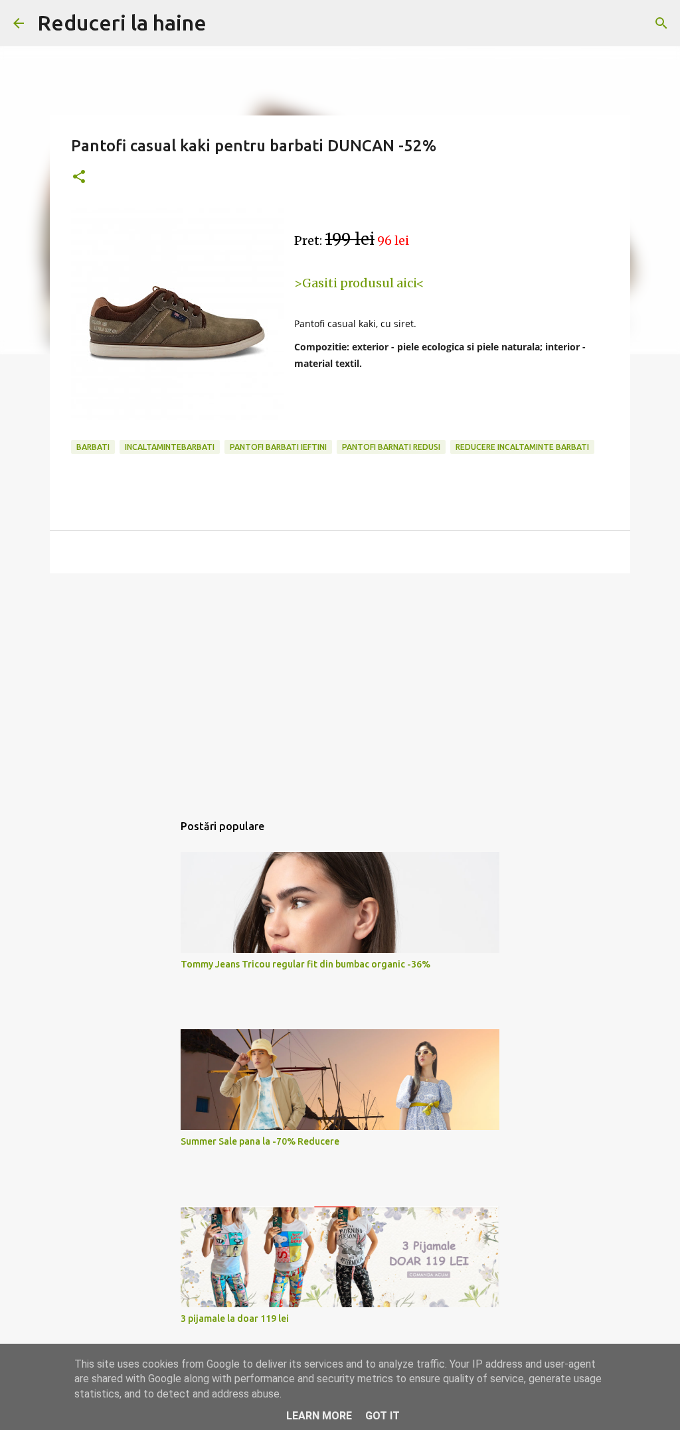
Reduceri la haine (122, 23)
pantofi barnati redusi (391, 447)
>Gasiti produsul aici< (359, 283)
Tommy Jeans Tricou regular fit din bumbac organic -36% (305, 964)
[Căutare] (661, 23)
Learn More (319, 1415)
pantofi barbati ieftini (278, 447)
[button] (79, 177)
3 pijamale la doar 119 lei (235, 1318)
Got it (382, 1415)
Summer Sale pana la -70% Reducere (260, 1141)
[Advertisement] (340, 686)
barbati (93, 447)
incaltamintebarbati (169, 447)
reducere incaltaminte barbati (522, 447)
